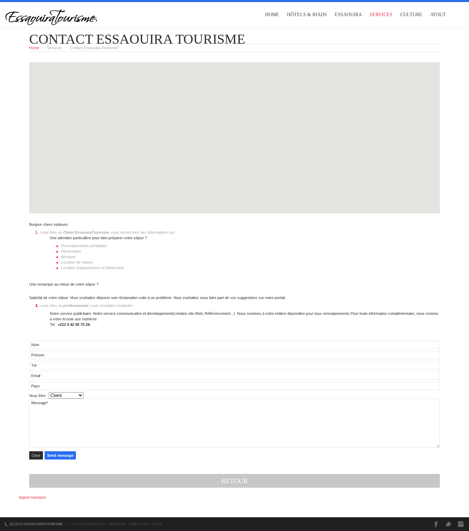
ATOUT (438, 14)
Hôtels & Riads (307, 14)
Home (272, 14)
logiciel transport (32, 497)
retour (234, 481)
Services (381, 14)
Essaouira (348, 14)
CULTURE (411, 14)
